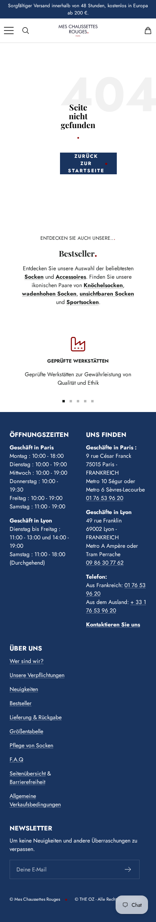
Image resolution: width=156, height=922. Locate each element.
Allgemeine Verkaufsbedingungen (35, 800)
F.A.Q (16, 759)
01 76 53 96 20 (104, 498)
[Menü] (9, 30)
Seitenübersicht (28, 773)
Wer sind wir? (27, 661)
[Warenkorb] (148, 31)
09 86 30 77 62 (105, 563)
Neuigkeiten (24, 689)
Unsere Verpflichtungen (37, 675)
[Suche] (26, 31)
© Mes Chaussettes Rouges (35, 899)
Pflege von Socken (31, 745)
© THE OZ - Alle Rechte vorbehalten (109, 899)
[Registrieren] (128, 869)
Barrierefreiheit (27, 782)
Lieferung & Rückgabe (36, 717)
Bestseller (21, 703)
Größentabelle (26, 731)
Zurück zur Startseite (86, 163)
